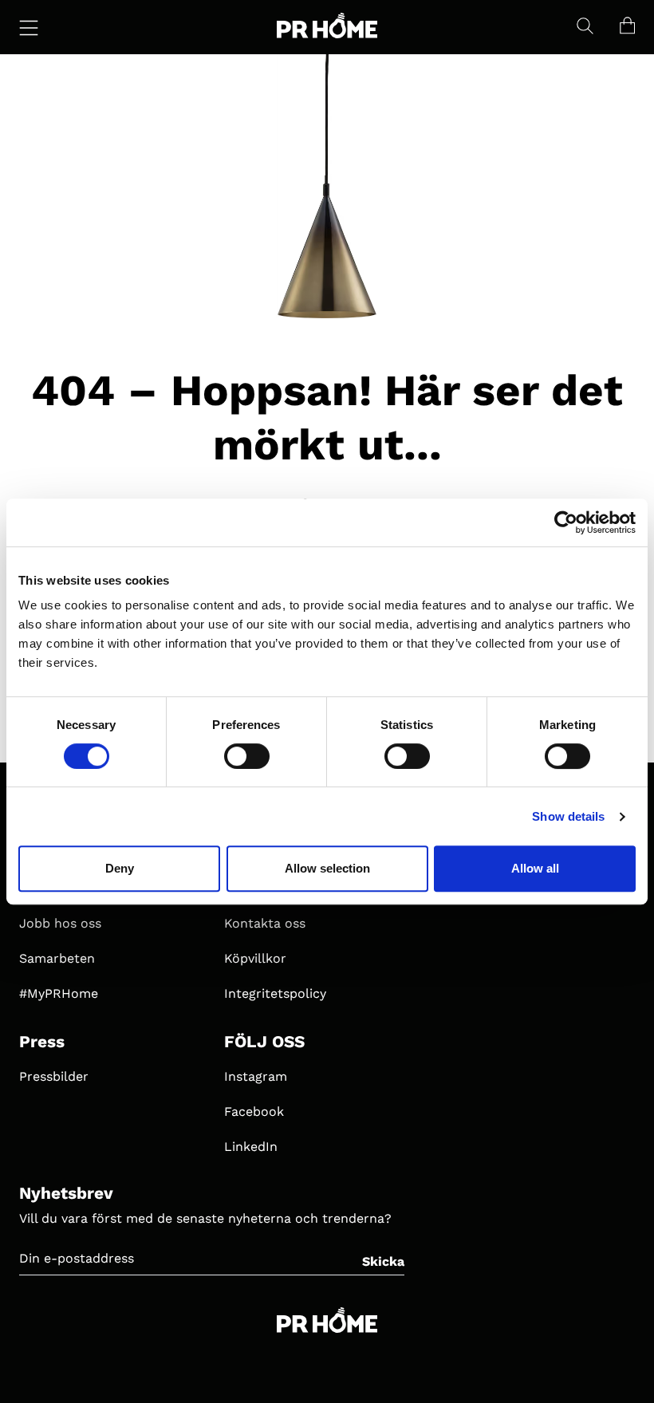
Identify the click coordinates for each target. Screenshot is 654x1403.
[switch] (247, 756)
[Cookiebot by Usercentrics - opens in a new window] (566, 522)
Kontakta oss (264, 923)
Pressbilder (54, 1076)
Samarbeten (57, 958)
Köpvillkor (255, 958)
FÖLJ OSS (264, 1041)
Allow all (535, 868)
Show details (568, 816)
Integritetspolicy (275, 993)
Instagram (255, 1076)
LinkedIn (251, 1146)
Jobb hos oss (60, 923)
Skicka (383, 1261)
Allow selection (327, 868)
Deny (119, 868)
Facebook (254, 1111)
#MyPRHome (58, 993)
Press (42, 1041)
